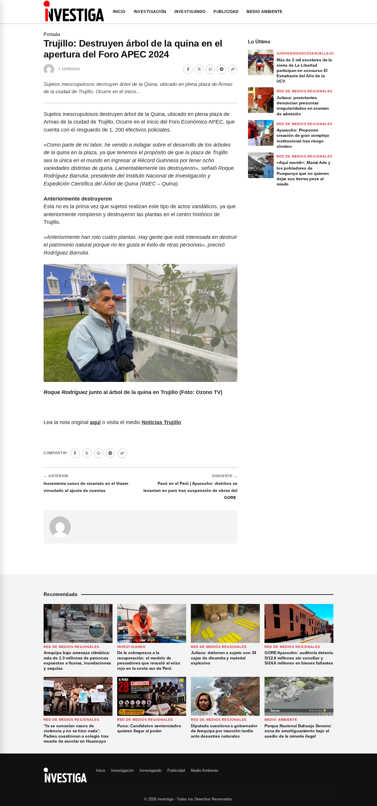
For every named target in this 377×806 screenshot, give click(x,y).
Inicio (119, 11)
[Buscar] (331, 12)
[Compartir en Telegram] (221, 69)
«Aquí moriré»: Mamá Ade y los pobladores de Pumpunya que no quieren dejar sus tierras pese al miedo (303, 173)
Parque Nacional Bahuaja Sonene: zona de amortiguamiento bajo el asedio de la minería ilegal (298, 730)
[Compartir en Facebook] (188, 69)
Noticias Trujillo (161, 422)
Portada (52, 34)
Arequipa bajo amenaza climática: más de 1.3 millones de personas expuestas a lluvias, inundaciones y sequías (77, 660)
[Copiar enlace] (232, 69)
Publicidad (226, 11)
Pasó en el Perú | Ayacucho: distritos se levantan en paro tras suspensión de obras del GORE (190, 490)
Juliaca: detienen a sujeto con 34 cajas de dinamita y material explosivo (223, 657)
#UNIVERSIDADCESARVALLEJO (305, 53)
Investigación (150, 11)
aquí (95, 422)
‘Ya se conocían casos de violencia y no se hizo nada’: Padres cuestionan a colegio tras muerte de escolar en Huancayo (76, 733)
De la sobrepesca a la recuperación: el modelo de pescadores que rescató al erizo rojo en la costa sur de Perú (148, 660)
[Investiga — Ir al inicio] (74, 11)
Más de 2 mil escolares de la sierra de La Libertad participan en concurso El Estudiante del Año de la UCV (304, 71)
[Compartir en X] (199, 69)
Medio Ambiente (264, 11)
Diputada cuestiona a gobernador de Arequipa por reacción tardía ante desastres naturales (224, 730)
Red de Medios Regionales (304, 91)
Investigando (189, 11)
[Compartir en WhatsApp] (210, 69)
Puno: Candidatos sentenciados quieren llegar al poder (149, 728)
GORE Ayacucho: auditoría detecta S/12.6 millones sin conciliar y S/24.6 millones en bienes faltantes (298, 657)
